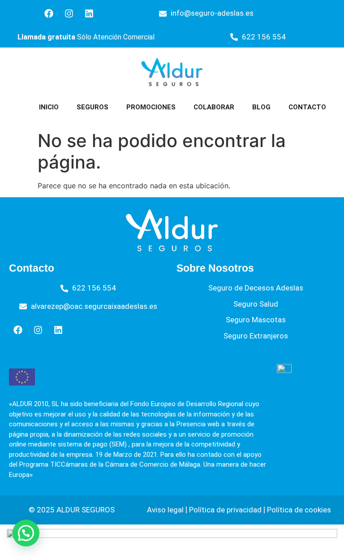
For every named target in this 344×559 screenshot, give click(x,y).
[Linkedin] (89, 13)
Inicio (49, 107)
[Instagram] (69, 13)
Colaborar (214, 107)
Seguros (92, 107)
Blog (261, 107)
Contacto (307, 107)
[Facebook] (49, 13)
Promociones (151, 107)
